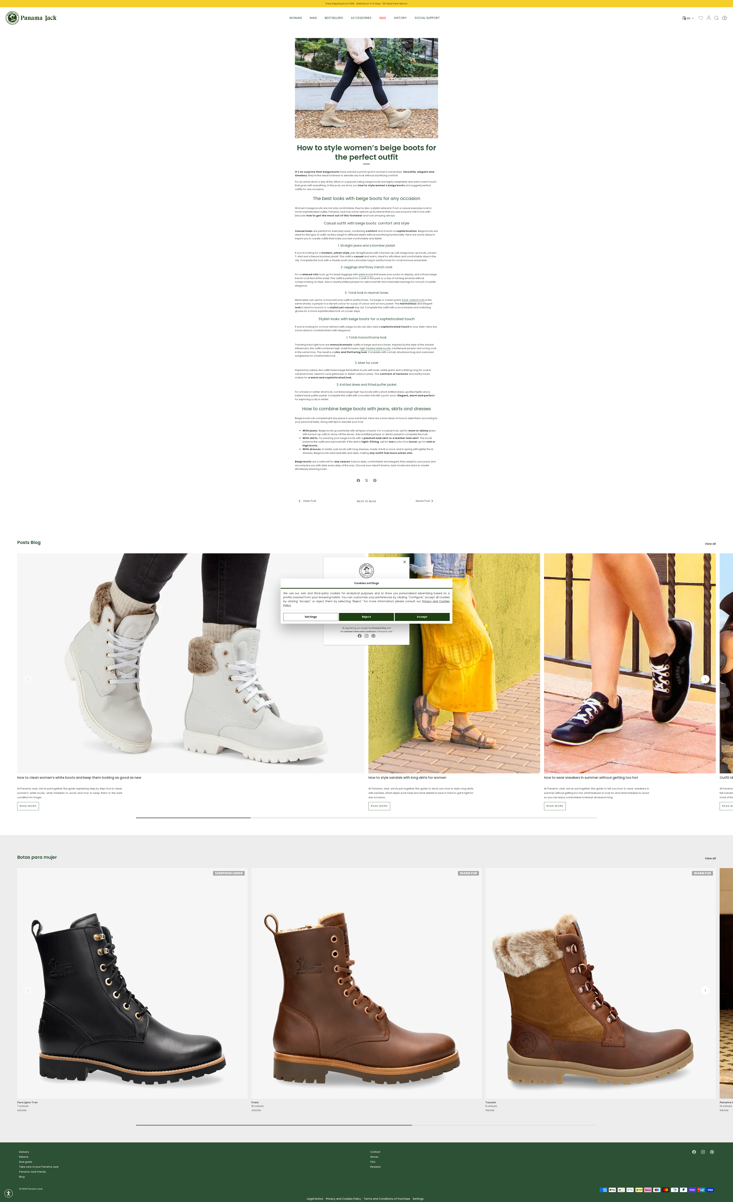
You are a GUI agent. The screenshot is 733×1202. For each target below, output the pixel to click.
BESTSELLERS (334, 18)
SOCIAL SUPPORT (427, 18)
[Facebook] (360, 636)
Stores (374, 1157)
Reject (366, 617)
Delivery (24, 1152)
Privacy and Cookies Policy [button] (343, 1199)
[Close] (404, 562)
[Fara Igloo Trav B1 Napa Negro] (132, 983)
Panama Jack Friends (32, 1172)
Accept (422, 617)
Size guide (25, 1162)
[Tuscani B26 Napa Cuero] (600, 983)
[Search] (716, 18)
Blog (22, 1177)
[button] (27, 679)
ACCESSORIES (361, 18)
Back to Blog (366, 501)
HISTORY (400, 18)
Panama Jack (35, 1188)
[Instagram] (366, 636)
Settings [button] (418, 1199)
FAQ (372, 1162)
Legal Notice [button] (315, 1199)
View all (710, 544)
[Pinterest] (373, 636)
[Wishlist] (700, 18)
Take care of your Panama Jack (39, 1167)
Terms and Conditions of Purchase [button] (387, 1199)
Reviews (375, 1167)
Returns (23, 1157)
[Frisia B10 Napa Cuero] (366, 983)
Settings (311, 617)
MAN (313, 18)
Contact (375, 1152)
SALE (382, 18)
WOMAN (295, 18)
